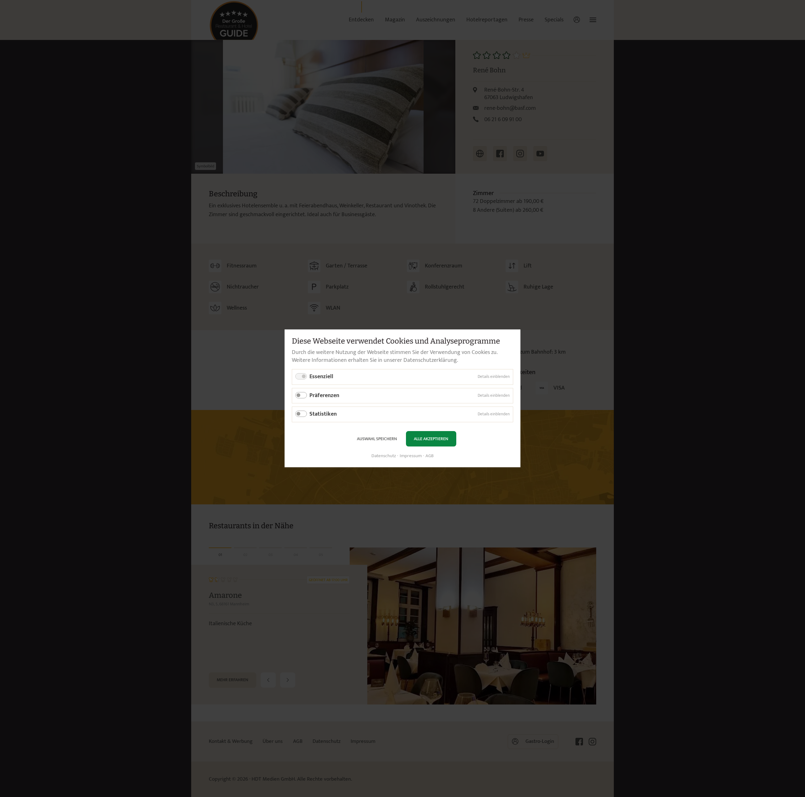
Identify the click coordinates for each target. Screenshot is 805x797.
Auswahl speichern (377, 438)
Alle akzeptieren (431, 438)
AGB (429, 456)
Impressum (411, 456)
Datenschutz (383, 456)
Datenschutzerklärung (430, 360)
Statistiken (323, 414)
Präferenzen (324, 395)
